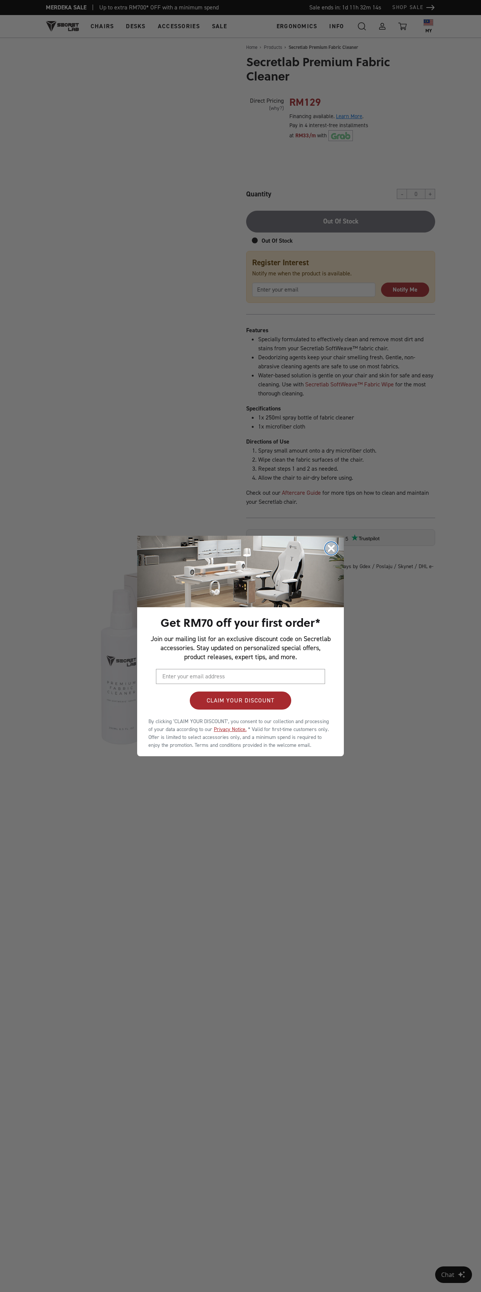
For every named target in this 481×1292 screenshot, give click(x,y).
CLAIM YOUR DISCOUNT (240, 700)
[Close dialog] (331, 548)
